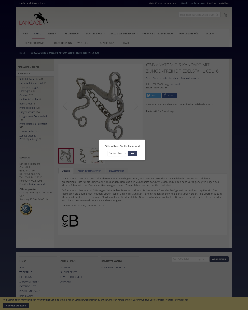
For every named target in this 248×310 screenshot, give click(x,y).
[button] (117, 153)
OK (132, 153)
